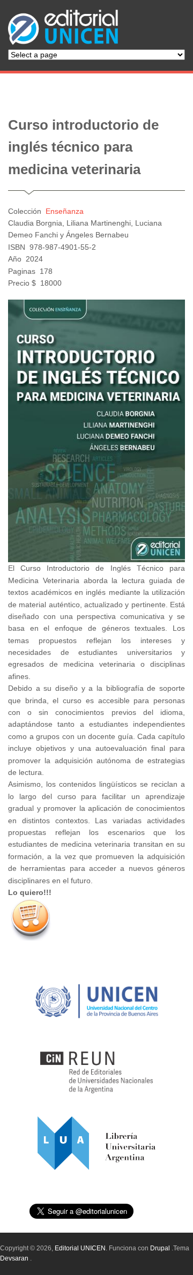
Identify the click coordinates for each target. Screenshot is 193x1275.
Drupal (160, 1248)
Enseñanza (65, 211)
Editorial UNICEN (80, 1248)
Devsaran (14, 1258)
